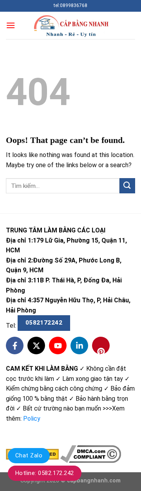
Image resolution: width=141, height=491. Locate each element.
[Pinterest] (101, 345)
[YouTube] (58, 345)
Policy (31, 418)
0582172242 (44, 322)
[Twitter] (36, 345)
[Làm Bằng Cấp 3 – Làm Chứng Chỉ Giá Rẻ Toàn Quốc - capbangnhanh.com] (70, 25)
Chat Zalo (28, 455)
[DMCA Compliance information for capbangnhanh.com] (90, 453)
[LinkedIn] (79, 345)
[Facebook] (15, 345)
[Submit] (127, 185)
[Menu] (10, 25)
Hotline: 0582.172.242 (44, 473)
